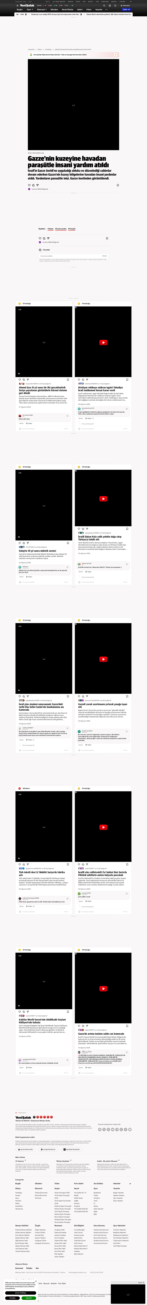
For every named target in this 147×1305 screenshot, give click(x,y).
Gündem (38, 1183)
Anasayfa (31, 49)
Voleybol (97, 1198)
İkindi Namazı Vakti (21, 1243)
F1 (94, 1203)
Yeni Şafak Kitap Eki (81, 1209)
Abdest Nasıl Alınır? (81, 1249)
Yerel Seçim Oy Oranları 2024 (63, 1202)
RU (48, 1117)
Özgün (37, 1225)
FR (44, 1117)
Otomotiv (38, 1198)
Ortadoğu (48, 49)
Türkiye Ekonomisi (41, 1193)
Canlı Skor (116, 1243)
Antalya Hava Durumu (101, 1241)
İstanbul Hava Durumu (101, 1230)
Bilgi (95, 1214)
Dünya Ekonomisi (41, 1195)
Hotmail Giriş (39, 1235)
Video (57, 1183)
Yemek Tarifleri (40, 1233)
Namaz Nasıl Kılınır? (81, 1246)
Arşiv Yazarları (118, 1201)
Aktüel (76, 1195)
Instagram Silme (40, 1241)
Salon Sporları (98, 1209)
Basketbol (97, 1193)
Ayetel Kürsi (78, 1238)
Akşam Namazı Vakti (22, 1246)
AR (41, 1117)
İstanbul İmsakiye (60, 1233)
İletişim (29, 1268)
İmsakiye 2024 (60, 1230)
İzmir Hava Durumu (100, 1235)
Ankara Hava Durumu (101, 1233)
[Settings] (106, 9)
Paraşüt (72, 229)
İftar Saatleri (59, 1254)
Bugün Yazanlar (118, 1193)
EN (37, 1117)
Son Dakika (98, 1183)
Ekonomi (38, 1188)
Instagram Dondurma (42, 1243)
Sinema (76, 1203)
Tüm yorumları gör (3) (28, 745)
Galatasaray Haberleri (120, 1235)
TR (34, 1117)
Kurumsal (19, 1268)
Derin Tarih (38, 1284)
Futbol (96, 1195)
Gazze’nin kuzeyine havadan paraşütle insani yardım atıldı (73, 49)
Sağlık (76, 1201)
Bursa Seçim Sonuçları (62, 1217)
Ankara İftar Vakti (60, 1243)
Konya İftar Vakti (60, 1246)
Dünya (40, 49)
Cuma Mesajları (79, 1230)
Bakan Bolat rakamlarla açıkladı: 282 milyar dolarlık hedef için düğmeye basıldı (91, 14)
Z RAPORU (122, 1)
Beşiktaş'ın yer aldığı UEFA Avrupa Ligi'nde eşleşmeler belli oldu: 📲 (32, 14)
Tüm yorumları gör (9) (88, 577)
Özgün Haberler (40, 1230)
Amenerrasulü (79, 1235)
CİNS (84, 1)
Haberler (117, 1183)
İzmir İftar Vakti (60, 1251)
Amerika (18, 1201)
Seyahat (77, 1206)
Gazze (51, 229)
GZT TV (48, 1)
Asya (17, 1198)
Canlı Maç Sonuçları (120, 1246)
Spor (96, 1188)
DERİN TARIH (105, 1)
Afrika (17, 1203)
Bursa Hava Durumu (100, 1238)
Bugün (18, 1183)
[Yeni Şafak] (27, 5)
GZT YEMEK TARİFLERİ (59, 1)
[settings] (115, 5)
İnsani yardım (61, 229)
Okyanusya (19, 1209)
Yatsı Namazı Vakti (21, 1249)
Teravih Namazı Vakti (22, 1251)
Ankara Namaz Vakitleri (23, 1233)
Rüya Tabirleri (78, 1254)
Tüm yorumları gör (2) (88, 424)
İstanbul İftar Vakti (61, 1241)
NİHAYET (90, 1)
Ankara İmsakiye (60, 1235)
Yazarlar (116, 1188)
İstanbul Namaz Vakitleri (23, 1230)
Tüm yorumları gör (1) (88, 906)
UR (51, 1117)
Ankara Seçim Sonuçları (63, 1209)
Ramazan (58, 1225)
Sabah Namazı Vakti (22, 1238)
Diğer (95, 1211)
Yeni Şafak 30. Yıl (80, 1193)
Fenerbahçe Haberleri (120, 1238)
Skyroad (46, 1284)
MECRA (78, 1)
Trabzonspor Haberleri (121, 1241)
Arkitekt (54, 1284)
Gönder (104, 256)
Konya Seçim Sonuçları (62, 1222)
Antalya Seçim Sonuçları (63, 1220)
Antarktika (18, 1206)
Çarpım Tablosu (40, 1238)
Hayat (76, 1188)
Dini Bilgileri (79, 1225)
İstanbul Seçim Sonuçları (63, 1206)
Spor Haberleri (119, 1225)
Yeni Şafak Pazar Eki (81, 1211)
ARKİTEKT (114, 1)
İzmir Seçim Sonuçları (62, 1211)
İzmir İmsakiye (59, 1238)
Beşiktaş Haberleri (119, 1233)
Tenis (95, 1201)
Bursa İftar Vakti (60, 1249)
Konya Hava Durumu (101, 1243)
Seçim (57, 1188)
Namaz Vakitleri (21, 1225)
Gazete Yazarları (118, 1195)
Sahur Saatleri (59, 1257)
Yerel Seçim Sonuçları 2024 (62, 1197)
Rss (37, 1268)
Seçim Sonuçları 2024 (62, 1193)
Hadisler (77, 1251)
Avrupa (17, 1195)
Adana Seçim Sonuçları (62, 1214)
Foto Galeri (78, 1183)
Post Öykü (62, 1284)
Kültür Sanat (78, 1198)
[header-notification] (109, 5)
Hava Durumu (99, 1225)
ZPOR (97, 1)
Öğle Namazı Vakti (21, 1241)
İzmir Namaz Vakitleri (22, 1235)
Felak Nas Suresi (80, 1241)
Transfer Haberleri (119, 1230)
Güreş (96, 1206)
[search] (104, 5)
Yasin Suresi (78, 1233)
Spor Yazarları (118, 1198)
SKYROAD (70, 1)
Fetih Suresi (78, 1243)
